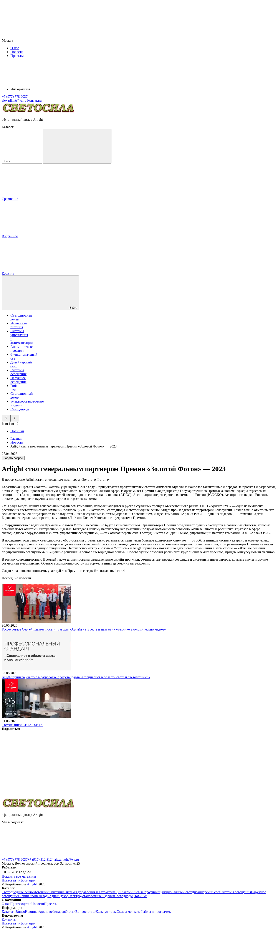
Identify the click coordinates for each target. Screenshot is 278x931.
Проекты (17, 56)
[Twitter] (100, 762)
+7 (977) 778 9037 (15, 859)
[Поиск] (77, 146)
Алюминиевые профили (21, 348)
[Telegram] (34, 795)
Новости (16, 52)
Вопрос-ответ (85, 911)
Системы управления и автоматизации (92, 892)
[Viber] (166, 762)
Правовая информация (18, 880)
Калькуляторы (106, 911)
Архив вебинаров (52, 911)
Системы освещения (18, 372)
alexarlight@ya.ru (66, 859)
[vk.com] (99, 855)
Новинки (17, 431)
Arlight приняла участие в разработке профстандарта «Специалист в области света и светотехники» (76, 677)
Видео (20, 911)
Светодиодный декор (52, 896)
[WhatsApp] (232, 762)
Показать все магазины (19, 876)
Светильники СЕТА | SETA (22, 725)
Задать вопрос (13, 458)
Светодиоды (19, 409)
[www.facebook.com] (34, 855)
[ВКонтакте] (34, 762)
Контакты (34, 100)
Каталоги (9, 911)
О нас (14, 48)
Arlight (32, 884)
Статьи (70, 911)
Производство (20, 904)
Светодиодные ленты (18, 892)
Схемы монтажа (129, 911)
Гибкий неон (16, 387)
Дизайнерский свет (206, 892)
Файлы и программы (156, 911)
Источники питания (18, 325)
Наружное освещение (18, 380)
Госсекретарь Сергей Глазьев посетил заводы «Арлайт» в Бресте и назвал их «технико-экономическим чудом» (84, 629)
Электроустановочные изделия (91, 896)
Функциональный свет (175, 892)
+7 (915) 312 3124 (40, 859)
